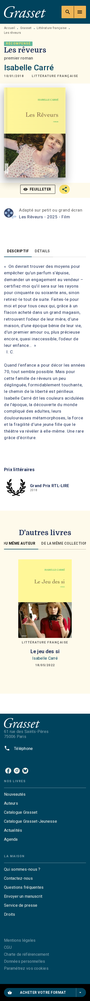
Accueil (9, 28)
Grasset (26, 28)
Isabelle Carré (29, 67)
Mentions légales (20, 940)
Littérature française (51, 28)
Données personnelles (24, 961)
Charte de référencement (26, 954)
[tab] (18, 251)
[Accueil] (25, 12)
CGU (8, 947)
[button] (55, 76)
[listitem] (8, 770)
